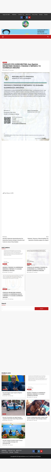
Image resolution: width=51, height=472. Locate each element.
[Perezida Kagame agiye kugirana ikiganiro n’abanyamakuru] (13, 383)
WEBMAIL (14, 14)
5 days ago (10, 420)
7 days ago (35, 420)
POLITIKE (4, 389)
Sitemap (40, 14)
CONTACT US (21, 14)
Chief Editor (6, 70)
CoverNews (31, 456)
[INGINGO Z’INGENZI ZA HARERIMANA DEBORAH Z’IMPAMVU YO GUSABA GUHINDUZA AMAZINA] (13, 258)
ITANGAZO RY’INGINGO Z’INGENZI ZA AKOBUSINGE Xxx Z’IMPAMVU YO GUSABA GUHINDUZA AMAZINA (37, 269)
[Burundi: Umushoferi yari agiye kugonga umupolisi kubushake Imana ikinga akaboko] (13, 408)
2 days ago (10, 272)
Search (4, 303)
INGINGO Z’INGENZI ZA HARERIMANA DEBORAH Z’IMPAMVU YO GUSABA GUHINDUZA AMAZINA (13, 269)
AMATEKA (5, 62)
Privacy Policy (35, 14)
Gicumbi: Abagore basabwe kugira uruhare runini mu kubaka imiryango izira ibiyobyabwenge (13, 442)
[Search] (48, 36)
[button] (3, 36)
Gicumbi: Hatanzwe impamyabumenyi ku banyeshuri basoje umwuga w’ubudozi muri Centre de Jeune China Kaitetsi (14, 239)
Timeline (46, 14)
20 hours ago (11, 395)
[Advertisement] (25, 6)
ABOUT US (28, 14)
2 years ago (12, 70)
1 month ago (35, 272)
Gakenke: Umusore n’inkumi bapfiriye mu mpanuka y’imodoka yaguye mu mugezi (38, 238)
